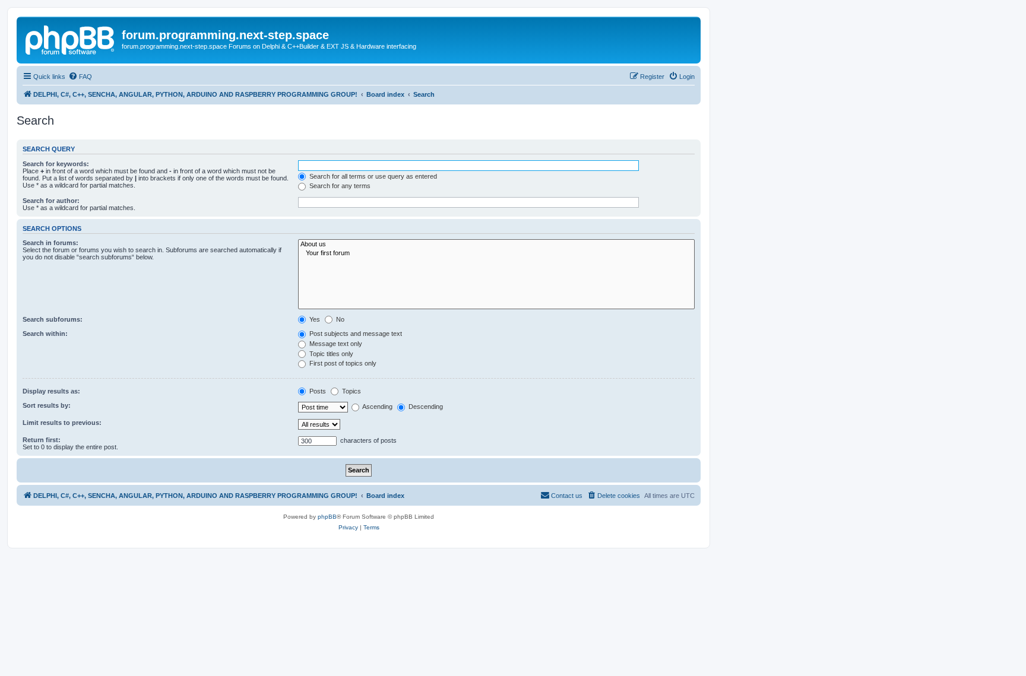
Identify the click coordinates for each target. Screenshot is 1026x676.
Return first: (42, 439)
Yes (314, 319)
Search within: (45, 333)
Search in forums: (50, 242)
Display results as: (51, 391)
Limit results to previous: (62, 422)
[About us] (496, 244)
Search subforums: (53, 319)
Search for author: (51, 200)
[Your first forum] (496, 253)
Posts (317, 391)
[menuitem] (80, 76)
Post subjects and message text (355, 333)
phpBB (327, 516)
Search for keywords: (56, 163)
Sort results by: (47, 405)
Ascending (376, 406)
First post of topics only (342, 363)
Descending (425, 406)
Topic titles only (330, 353)
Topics (350, 391)
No (339, 319)
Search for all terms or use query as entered (372, 176)
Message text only (335, 343)
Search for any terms (339, 185)
